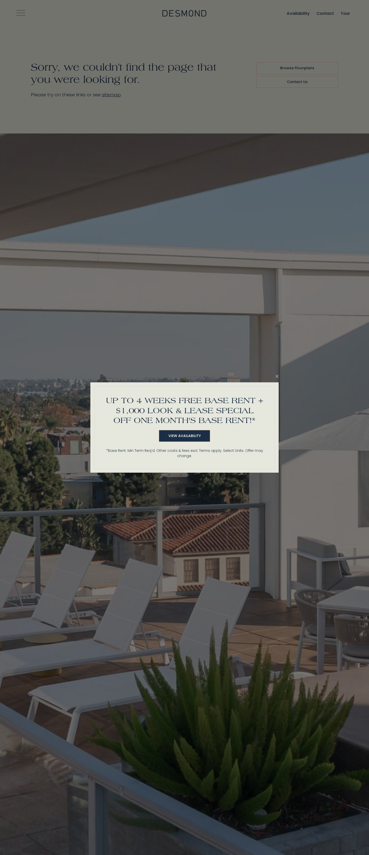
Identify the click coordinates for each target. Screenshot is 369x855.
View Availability (184, 435)
